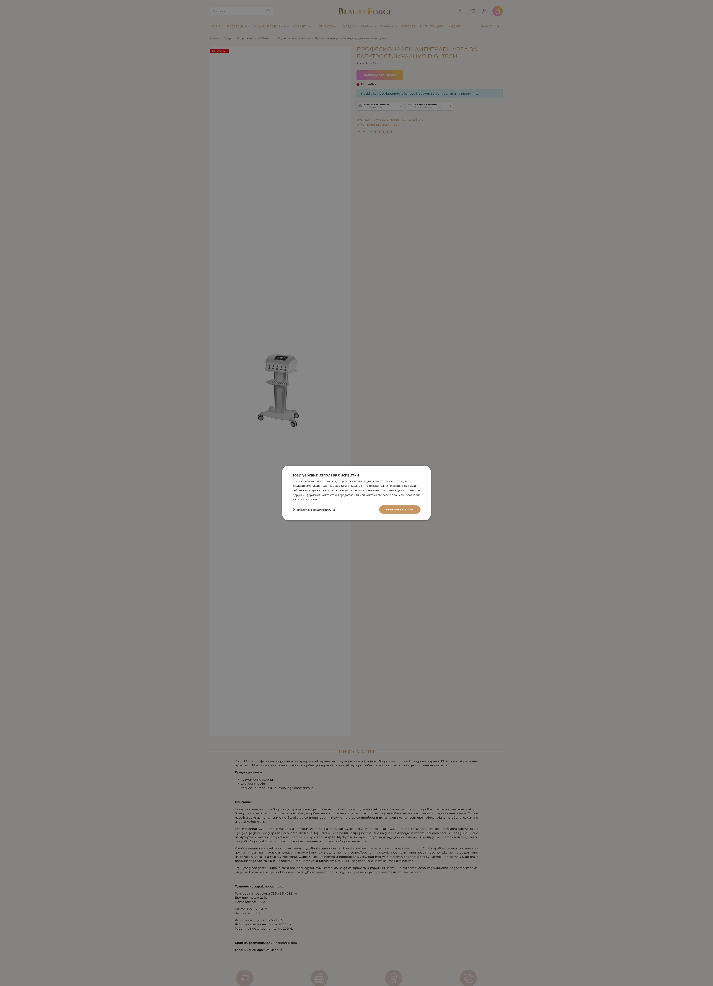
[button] (313, 509)
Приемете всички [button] (400, 509)
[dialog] (356, 493)
